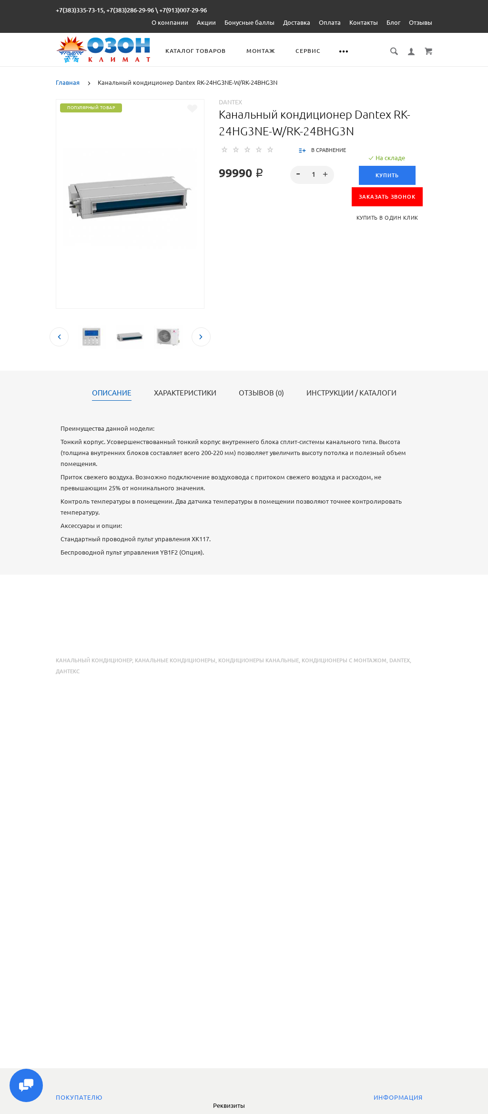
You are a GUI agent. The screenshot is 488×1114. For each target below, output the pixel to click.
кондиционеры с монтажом (344, 660)
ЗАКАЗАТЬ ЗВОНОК (387, 197)
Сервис (308, 51)
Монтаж (260, 51)
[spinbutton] (312, 175)
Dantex (230, 102)
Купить (387, 175)
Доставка (296, 22)
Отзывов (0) (261, 393)
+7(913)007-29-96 (183, 10)
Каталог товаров (195, 51)
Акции (206, 22)
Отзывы (420, 22)
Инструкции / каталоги (351, 393)
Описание (112, 393)
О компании (170, 22)
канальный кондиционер (94, 660)
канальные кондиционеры (175, 660)
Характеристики (185, 393)
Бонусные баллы (249, 22)
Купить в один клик (387, 218)
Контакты (363, 22)
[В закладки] (192, 108)
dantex (399, 660)
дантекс (68, 671)
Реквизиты (229, 1105)
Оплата (330, 22)
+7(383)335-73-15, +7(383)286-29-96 (105, 10)
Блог (393, 22)
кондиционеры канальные (258, 660)
